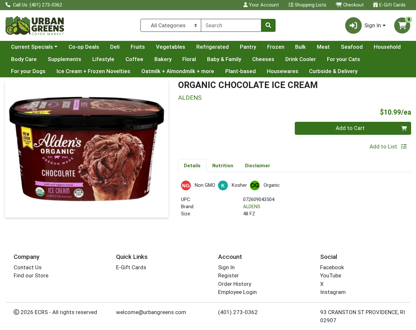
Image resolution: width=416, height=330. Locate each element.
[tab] (192, 165)
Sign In (226, 267)
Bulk (300, 47)
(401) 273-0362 (238, 312)
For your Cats (343, 59)
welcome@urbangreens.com (151, 312)
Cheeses (263, 59)
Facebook (332, 267)
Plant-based (240, 71)
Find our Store (31, 275)
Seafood (352, 47)
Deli (115, 47)
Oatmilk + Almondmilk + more (177, 71)
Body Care (24, 59)
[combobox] (231, 25)
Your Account (263, 5)
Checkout (353, 5)
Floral (189, 59)
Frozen (275, 47)
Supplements (64, 59)
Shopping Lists (309, 5)
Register (228, 275)
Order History (234, 284)
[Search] (268, 25)
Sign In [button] (372, 25)
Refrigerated (212, 47)
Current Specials (32, 47)
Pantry (248, 47)
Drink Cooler (300, 59)
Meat (323, 47)
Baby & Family (224, 59)
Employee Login (237, 292)
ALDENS (251, 206)
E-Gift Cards (392, 5)
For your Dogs (28, 71)
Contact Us (28, 267)
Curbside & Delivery (333, 71)
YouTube (330, 275)
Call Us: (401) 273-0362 (37, 5)
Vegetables (170, 47)
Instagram (333, 292)
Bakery (163, 59)
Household (387, 47)
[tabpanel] (294, 202)
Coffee (134, 59)
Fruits (138, 47)
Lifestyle (103, 59)
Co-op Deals (84, 47)
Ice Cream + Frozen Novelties (93, 71)
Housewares (282, 71)
